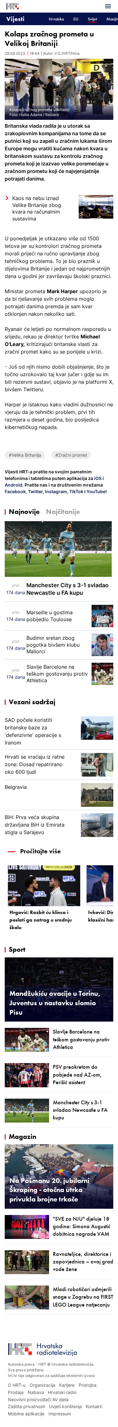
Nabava (36, 1392)
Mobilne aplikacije (26, 1413)
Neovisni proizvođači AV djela (38, 1399)
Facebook (15, 491)
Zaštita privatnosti (26, 1406)
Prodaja (16, 1392)
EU (75, 19)
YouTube (95, 491)
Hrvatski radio (62, 1392)
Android (13, 485)
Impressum (59, 1413)
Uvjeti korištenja (65, 1406)
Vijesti (15, 19)
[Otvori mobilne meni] (108, 6)
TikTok (75, 491)
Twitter (35, 491)
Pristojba (88, 1385)
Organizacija (42, 1385)
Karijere (67, 1385)
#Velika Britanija (25, 455)
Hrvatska (56, 19)
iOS (98, 478)
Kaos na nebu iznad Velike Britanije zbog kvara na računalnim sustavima (36, 208)
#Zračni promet (71, 455)
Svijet (92, 19)
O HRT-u (16, 1385)
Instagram (55, 491)
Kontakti (94, 1406)
